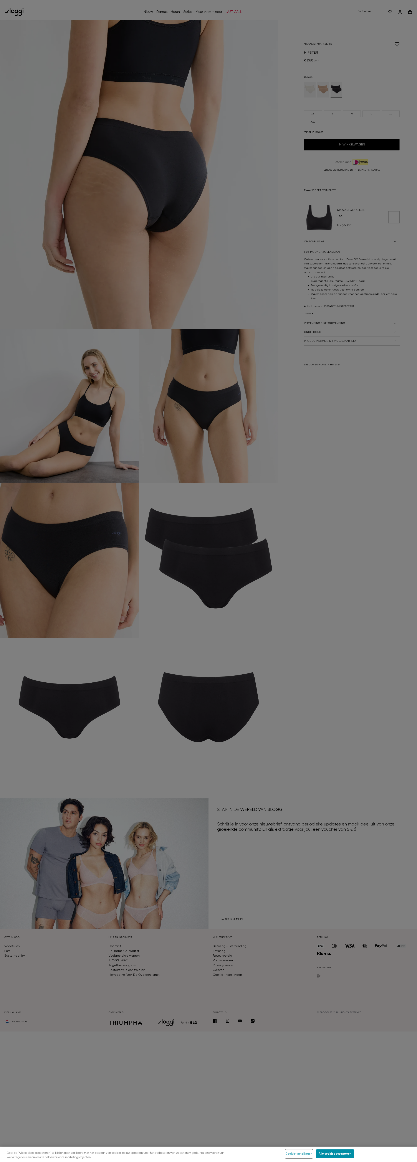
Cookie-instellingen (299, 1153)
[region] (208, 1154)
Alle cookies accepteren (335, 1153)
